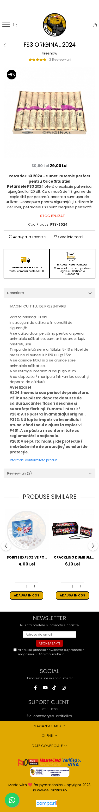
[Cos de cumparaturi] (95, 25)
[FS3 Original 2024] (49, 112)
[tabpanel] (49, 112)
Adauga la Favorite (29, 237)
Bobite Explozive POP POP (26, 557)
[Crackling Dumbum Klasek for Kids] (72, 531)
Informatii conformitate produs (33, 460)
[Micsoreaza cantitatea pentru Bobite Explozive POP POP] (18, 586)
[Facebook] (35, 688)
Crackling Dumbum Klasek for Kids (72, 557)
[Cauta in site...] (15, 25)
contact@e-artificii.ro (52, 715)
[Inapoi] (3, 45)
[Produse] (6, 26)
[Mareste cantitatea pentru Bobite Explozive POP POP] (34, 586)
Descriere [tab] (15, 292)
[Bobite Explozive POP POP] (27, 531)
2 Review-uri (60, 59)
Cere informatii (70, 237)
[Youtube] (45, 688)
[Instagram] (63, 688)
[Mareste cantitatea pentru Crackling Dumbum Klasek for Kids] (80, 586)
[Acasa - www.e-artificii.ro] (54, 25)
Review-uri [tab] (19, 473)
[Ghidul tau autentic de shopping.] (46, 803)
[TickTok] (54, 688)
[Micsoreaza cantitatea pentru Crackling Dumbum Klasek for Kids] (64, 586)
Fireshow (49, 53)
